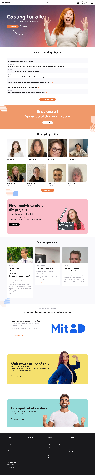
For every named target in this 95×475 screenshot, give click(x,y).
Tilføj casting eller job (32, 442)
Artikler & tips (51, 440)
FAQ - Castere (31, 448)
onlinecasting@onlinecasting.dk (14, 469)
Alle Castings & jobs (47, 99)
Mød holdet (71, 442)
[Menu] (91, 2)
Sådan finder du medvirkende (34, 446)
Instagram (72, 450)
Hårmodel (50, 448)
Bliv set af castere (19, 419)
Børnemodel (51, 450)
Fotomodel (50, 457)
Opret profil (13, 26)
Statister (50, 446)
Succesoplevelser (11, 448)
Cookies (70, 446)
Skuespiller (50, 455)
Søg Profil (54, 2)
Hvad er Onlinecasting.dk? (74, 440)
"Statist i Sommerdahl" (46, 268)
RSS (8, 452)
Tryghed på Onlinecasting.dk (54, 444)
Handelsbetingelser (73, 444)
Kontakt (71, 448)
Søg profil (30, 440)
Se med (16, 376)
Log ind (25, 26)
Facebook (72, 452)
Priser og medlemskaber (12, 444)
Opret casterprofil (32, 444)
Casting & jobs (10, 440)
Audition (50, 452)
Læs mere (47, 122)
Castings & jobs (42, 2)
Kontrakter (30, 450)
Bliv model (50, 454)
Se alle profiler (48, 190)
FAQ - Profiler (10, 446)
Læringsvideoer (51, 442)
